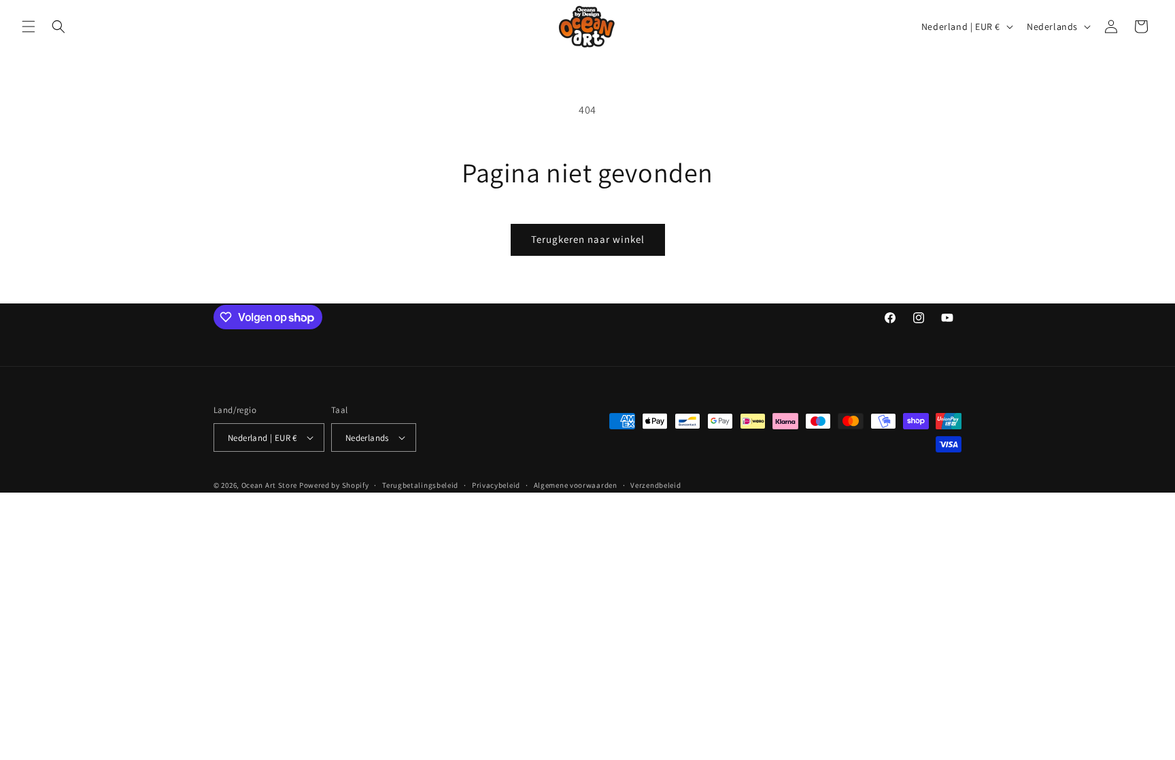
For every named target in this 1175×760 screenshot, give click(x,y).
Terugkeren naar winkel (588, 239)
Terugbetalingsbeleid (420, 485)
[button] (29, 27)
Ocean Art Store (269, 485)
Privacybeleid (496, 485)
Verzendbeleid (655, 485)
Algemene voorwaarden (575, 485)
